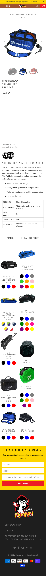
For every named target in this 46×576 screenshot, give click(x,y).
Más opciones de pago (23, 138)
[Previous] (4, 42)
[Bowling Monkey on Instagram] (27, 548)
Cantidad (6, 114)
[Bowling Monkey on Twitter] (15, 548)
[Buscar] (38, 6)
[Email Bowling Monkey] (31, 548)
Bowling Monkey (18, 555)
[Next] (41, 42)
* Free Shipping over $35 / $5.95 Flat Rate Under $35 (23, 2)
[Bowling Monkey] (23, 6)
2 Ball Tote (14, 147)
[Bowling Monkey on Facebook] (19, 548)
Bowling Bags (11, 144)
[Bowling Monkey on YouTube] (23, 548)
